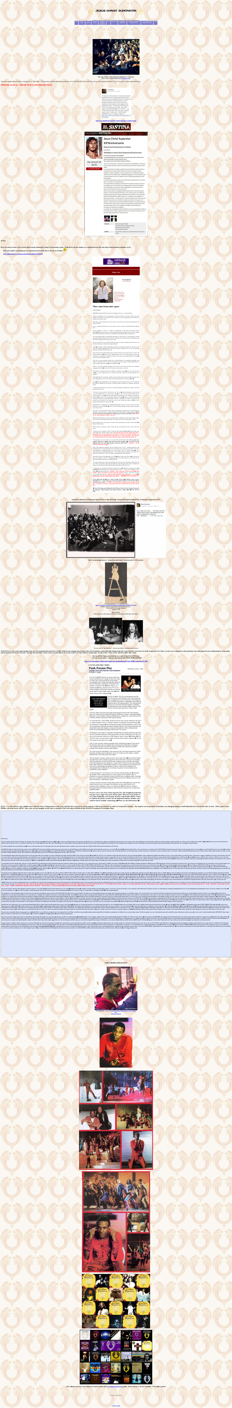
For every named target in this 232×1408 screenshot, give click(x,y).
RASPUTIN (114, 21)
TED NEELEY (88, 22)
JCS (108, 21)
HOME (76, 21)
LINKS (155, 21)
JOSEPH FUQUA (95, 22)
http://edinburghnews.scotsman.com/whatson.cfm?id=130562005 (23, 254)
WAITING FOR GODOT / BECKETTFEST (134, 22)
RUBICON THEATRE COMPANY (102, 23)
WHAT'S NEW (82, 22)
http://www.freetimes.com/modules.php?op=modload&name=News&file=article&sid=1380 (116, 661)
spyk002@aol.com (125, 78)
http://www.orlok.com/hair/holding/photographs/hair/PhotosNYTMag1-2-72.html (116, 605)
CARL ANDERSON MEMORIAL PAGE (147, 22)
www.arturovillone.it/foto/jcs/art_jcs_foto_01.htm (123, 1011)
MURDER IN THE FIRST (122, 22)
